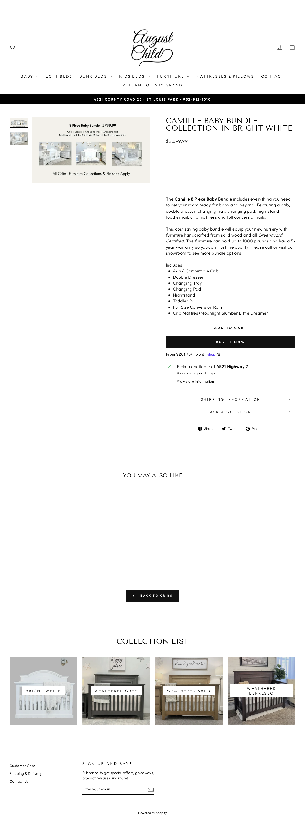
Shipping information (230, 399)
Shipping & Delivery (26, 773)
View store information (195, 381)
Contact (272, 76)
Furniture (171, 76)
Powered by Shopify (152, 813)
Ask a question (230, 412)
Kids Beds (132, 76)
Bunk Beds (94, 76)
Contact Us (19, 781)
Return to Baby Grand (152, 85)
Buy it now (231, 342)
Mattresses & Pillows (225, 76)
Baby (28, 76)
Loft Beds (59, 76)
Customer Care (22, 765)
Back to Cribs (156, 595)
